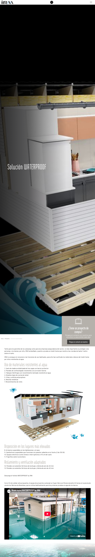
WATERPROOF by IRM (25, 476)
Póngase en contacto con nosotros (78, 342)
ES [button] (52, 2)
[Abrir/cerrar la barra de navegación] (91, 2)
